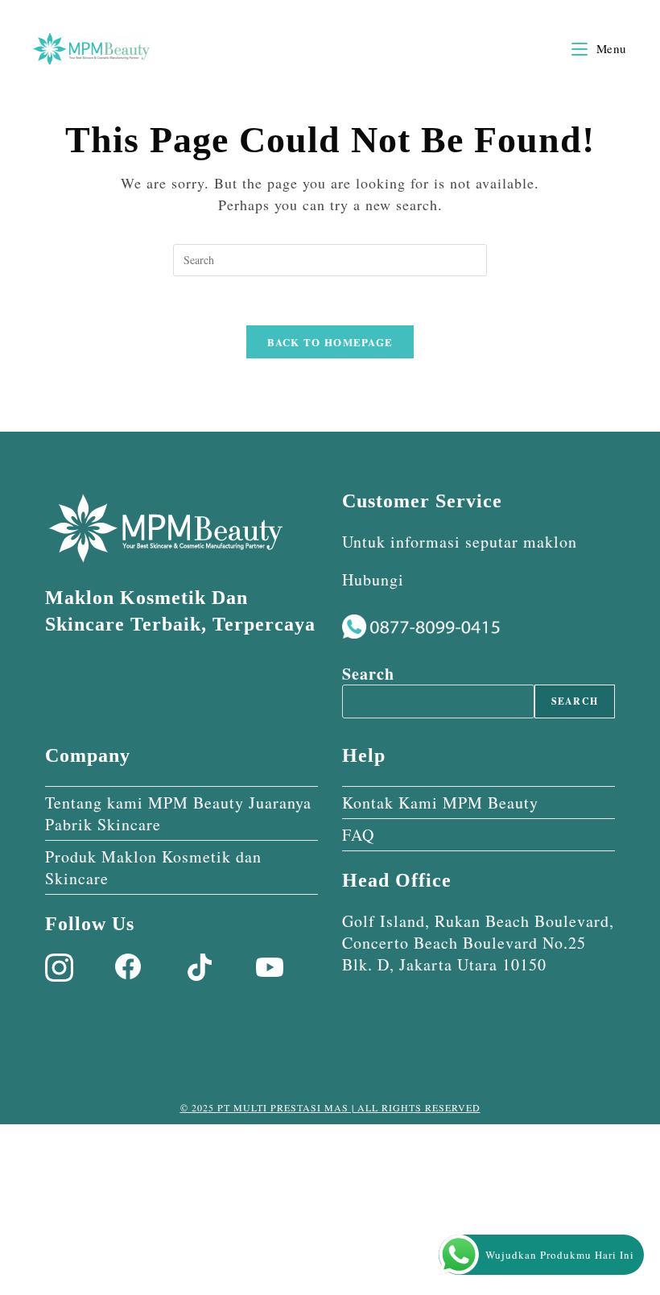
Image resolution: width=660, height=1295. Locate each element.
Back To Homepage (330, 342)
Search (368, 673)
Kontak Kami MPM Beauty (440, 802)
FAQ (358, 835)
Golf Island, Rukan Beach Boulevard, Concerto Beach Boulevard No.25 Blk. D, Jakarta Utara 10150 (478, 942)
